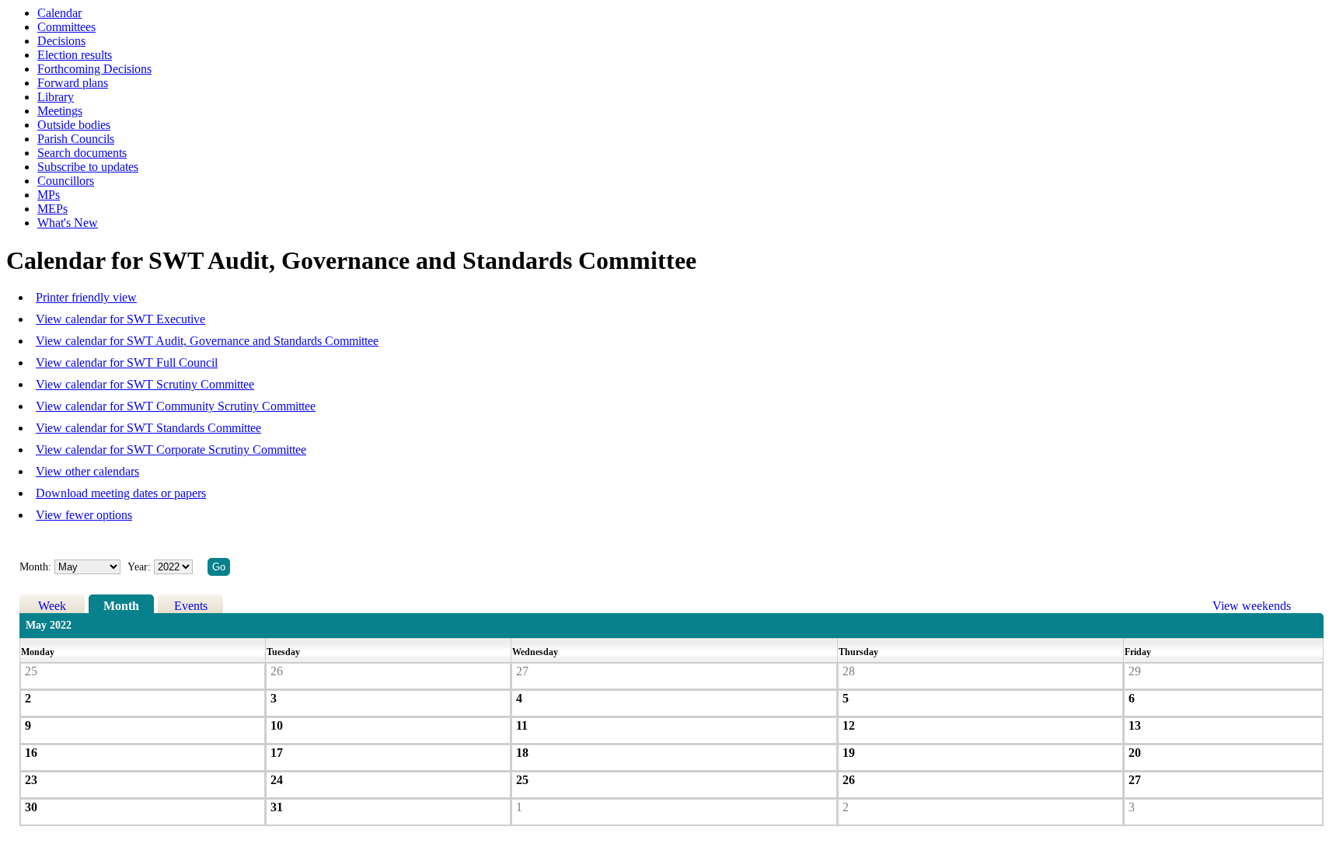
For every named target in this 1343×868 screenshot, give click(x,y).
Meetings (59, 110)
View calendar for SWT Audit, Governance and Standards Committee (207, 340)
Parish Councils (75, 138)
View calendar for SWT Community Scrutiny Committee (176, 406)
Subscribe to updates (87, 166)
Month (121, 605)
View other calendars (87, 471)
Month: (35, 567)
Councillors (65, 180)
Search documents (82, 152)
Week (52, 605)
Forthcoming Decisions (94, 68)
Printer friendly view (86, 297)
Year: (140, 567)
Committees (66, 26)
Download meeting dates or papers (121, 493)
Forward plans (72, 82)
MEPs (52, 208)
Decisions (61, 40)
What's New (67, 222)
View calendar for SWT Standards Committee (148, 427)
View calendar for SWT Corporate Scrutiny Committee (171, 449)
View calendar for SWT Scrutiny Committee (145, 384)
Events (191, 605)
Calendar (59, 12)
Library (55, 96)
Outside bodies (73, 124)
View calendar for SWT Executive (120, 319)
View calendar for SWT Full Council (127, 362)
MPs (48, 194)
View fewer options (84, 514)
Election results (74, 54)
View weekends (1251, 605)
